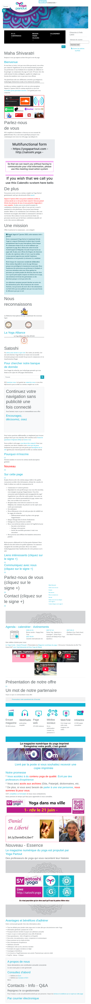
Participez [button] (75, 33)
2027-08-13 (70, 630)
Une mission (51, 592)
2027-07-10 (50, 630)
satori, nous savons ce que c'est (15, 353)
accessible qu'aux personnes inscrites (15, 90)
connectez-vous (30, 382)
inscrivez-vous (11, 382)
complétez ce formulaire (18, 794)
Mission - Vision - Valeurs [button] (35, 36)
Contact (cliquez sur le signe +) (56, 604)
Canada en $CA (23, 978)
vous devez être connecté (28, 443)
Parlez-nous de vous (53, 587)
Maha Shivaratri (52, 585)
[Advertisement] (38, 426)
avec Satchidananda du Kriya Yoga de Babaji (27, 647)
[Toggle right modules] (86, 28)
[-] (5, 458)
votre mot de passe (33, 445)
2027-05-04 (30, 636)
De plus (50, 590)
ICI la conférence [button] (16, 35)
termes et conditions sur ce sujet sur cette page (68, 994)
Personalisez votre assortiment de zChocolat (26, 699)
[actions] (63, 46)
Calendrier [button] (55, 33)
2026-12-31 (30, 630)
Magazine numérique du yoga (47, 645)
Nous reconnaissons (53, 595)
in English (42, 1)
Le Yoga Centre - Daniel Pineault (16, 645)
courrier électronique (26, 998)
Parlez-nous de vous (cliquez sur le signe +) (55, 600)
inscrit (32, 195)
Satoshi (50, 597)
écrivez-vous (27, 440)
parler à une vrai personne (58, 787)
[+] (5, 470)
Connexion (51, 3)
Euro (19, 975)
